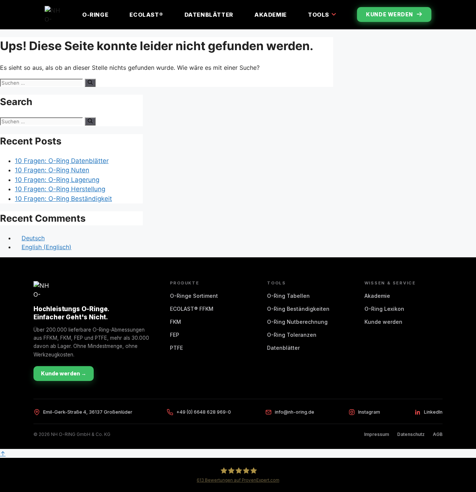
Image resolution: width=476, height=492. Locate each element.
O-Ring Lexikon (384, 309)
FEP (174, 335)
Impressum (376, 434)
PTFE (176, 348)
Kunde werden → (63, 373)
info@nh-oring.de (294, 412)
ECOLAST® (146, 14)
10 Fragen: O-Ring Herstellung (60, 189)
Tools (318, 14)
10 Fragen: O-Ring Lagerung (57, 179)
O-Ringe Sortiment (194, 296)
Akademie (270, 14)
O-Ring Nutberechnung (297, 322)
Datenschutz (411, 434)
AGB (438, 434)
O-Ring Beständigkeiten (298, 309)
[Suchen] (90, 83)
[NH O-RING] (53, 14)
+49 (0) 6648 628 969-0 (203, 412)
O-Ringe (95, 14)
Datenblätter (208, 14)
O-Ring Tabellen (288, 296)
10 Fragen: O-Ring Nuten (52, 170)
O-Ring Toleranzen (291, 335)
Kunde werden (389, 14)
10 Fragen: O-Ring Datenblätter (62, 160)
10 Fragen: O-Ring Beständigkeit (63, 198)
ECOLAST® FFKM (191, 309)
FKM (175, 322)
